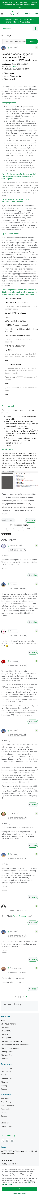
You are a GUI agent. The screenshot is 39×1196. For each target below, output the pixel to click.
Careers (4, 1116)
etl (11, 500)
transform (29, 510)
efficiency (6, 500)
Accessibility (6, 1109)
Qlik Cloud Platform (8, 1024)
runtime (5, 510)
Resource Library (7, 1068)
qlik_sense (15, 507)
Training (4, 1086)
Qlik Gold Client (7, 1055)
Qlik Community (8, 1135)
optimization (22, 504)
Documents (6, 29)
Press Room (6, 1102)
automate (13, 494)
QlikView (4, 1034)
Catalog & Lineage (8, 1052)
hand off (23, 500)
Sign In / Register (31, 13)
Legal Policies (6, 1160)
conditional (6, 497)
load (3, 504)
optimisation (11, 504)
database (15, 497)
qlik (29, 504)
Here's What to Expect (23, 22)
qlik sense (6, 507)
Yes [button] (12, 529)
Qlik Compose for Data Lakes (12, 1041)
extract (16, 500)
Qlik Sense (5, 1027)
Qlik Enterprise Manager (10, 1048)
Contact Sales (6, 1126)
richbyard (15, 66)
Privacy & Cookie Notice (10, 1164)
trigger (4, 514)
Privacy (4, 1112)
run (34, 507)
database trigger (26, 497)
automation (23, 494)
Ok (19, 1189)
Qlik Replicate (6, 1038)
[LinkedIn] (7, 1140)
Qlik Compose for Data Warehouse (15, 1045)
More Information (19, 1193)
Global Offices (6, 1123)
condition (32, 494)
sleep (22, 510)
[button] (36, 47)
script (11, 510)
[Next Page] (27, 997)
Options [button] (35, 28)
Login (30, 2)
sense (16, 510)
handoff (31, 500)
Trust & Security (7, 1106)
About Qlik (5, 1099)
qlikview (23, 507)
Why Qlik (4, 1059)
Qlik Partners (6, 1072)
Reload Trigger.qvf (20, 916)
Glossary (4, 1082)
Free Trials (5, 1075)
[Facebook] (12, 1140)
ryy (4, 916)
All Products (5, 1020)
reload (29, 507)
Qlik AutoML (6, 1031)
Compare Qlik (6, 1079)
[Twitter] (2, 1140)
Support (4, 1089)
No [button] (28, 529)
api (7, 494)
